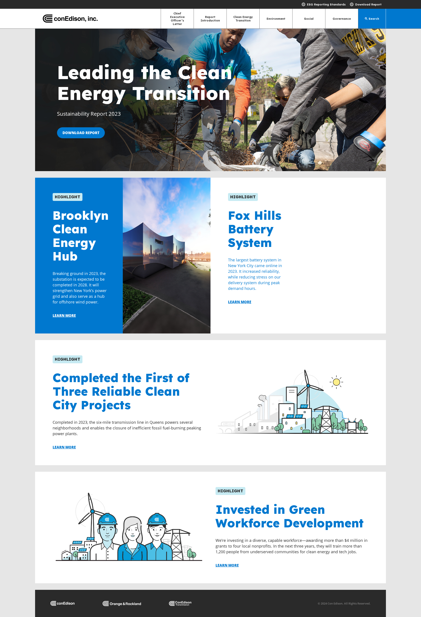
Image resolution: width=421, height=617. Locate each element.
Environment (276, 18)
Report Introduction (210, 18)
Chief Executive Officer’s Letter (177, 19)
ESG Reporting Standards (326, 4)
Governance (342, 18)
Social (309, 18)
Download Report (368, 4)
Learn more (64, 315)
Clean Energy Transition (243, 18)
